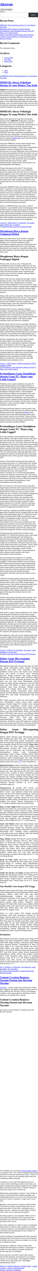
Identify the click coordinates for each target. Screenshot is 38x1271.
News (6, 72)
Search (2, 12)
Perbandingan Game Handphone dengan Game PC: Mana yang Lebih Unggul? (17, 32)
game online (4, 225)
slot (9, 969)
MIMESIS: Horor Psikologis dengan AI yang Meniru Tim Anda (18, 84)
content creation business (29, 1171)
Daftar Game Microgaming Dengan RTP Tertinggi (17, 35)
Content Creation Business (15, 1268)
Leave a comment (14, 225)
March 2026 (8, 61)
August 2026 (8, 58)
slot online (14, 969)
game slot (28, 967)
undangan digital (30, 363)
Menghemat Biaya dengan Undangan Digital (15, 29)
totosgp (26, 412)
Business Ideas (26, 1266)
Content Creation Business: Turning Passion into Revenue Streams (16, 980)
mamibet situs (16, 138)
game (6, 70)
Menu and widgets (6, 9)
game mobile (12, 652)
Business (17, 1266)
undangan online (5, 365)
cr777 (20, 762)
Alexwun (6, 4)
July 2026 (7, 59)
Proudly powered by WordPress (10, 1270)
